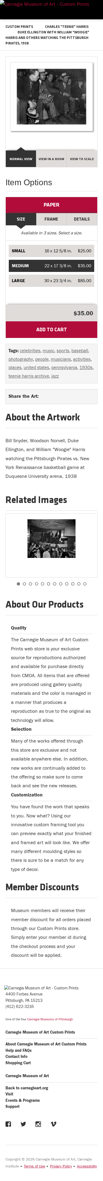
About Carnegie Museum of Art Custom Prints (46, 1044)
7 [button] (54, 584)
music (48, 351)
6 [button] (48, 584)
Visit (9, 1094)
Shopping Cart (18, 1063)
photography (21, 359)
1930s (86, 367)
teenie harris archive (29, 376)
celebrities (30, 351)
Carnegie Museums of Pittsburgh (50, 1019)
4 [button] (36, 584)
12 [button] (85, 584)
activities (82, 359)
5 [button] (42, 584)
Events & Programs (22, 1100)
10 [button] (72, 584)
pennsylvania (64, 367)
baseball (79, 351)
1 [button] (18, 584)
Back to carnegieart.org (26, 1088)
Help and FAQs (18, 1050)
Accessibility (87, 1166)
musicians (61, 359)
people (42, 359)
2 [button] (24, 584)
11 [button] (78, 584)
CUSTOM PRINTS (19, 27)
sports (63, 351)
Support (12, 1106)
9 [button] (66, 584)
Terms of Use (34, 1166)
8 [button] (60, 584)
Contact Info (16, 1056)
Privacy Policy (61, 1166)
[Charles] (51, 538)
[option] (51, 545)
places (15, 367)
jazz (55, 376)
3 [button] (30, 584)
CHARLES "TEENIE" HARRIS (66, 27)
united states (36, 367)
